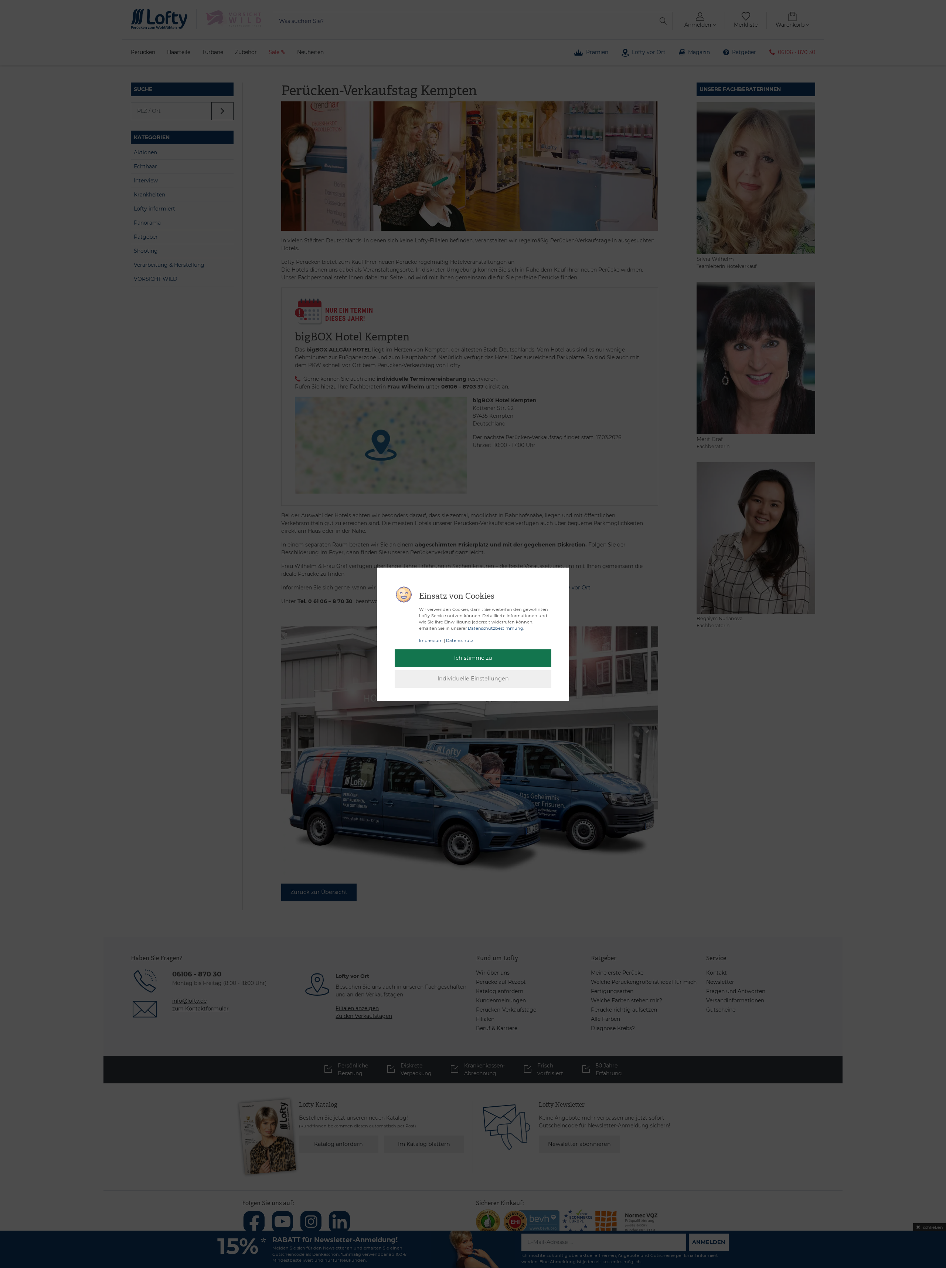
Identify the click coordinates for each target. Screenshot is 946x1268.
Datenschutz (459, 640)
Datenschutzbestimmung (495, 628)
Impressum (431, 640)
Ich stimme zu (473, 658)
